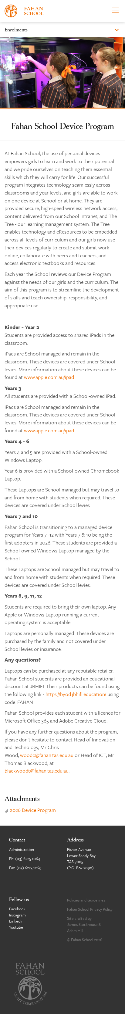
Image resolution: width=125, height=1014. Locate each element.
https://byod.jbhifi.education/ (76, 694)
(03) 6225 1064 (27, 858)
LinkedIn (16, 921)
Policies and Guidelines (86, 900)
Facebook (17, 909)
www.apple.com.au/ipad (49, 377)
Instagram (17, 915)
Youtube (16, 927)
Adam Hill (75, 930)
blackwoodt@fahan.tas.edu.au (37, 770)
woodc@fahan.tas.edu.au (46, 755)
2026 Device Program (30, 810)
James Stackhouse (82, 924)
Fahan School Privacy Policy (90, 909)
